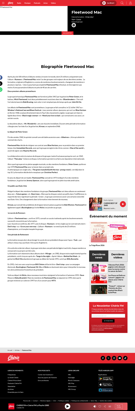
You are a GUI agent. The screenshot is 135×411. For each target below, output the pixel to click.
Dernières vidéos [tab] (117, 256)
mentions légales (108, 328)
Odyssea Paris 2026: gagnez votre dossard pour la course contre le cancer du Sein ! (116, 268)
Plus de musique (119, 406)
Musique (27, 3)
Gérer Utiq (94, 401)
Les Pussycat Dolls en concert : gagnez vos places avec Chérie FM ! (116, 278)
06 (88, 17)
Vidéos (53, 3)
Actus (45, 3)
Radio (19, 3)
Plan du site (26, 401)
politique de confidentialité (98, 329)
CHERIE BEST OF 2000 (110, 204)
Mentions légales (45, 401)
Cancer (78, 19)
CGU (54, 401)
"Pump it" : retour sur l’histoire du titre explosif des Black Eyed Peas (116, 289)
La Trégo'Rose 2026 (96, 245)
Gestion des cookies (106, 401)
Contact (35, 401)
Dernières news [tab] (98, 256)
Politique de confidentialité (79, 401)
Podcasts (37, 3)
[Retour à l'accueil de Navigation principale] (10, 3)
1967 (92, 17)
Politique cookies (63, 401)
